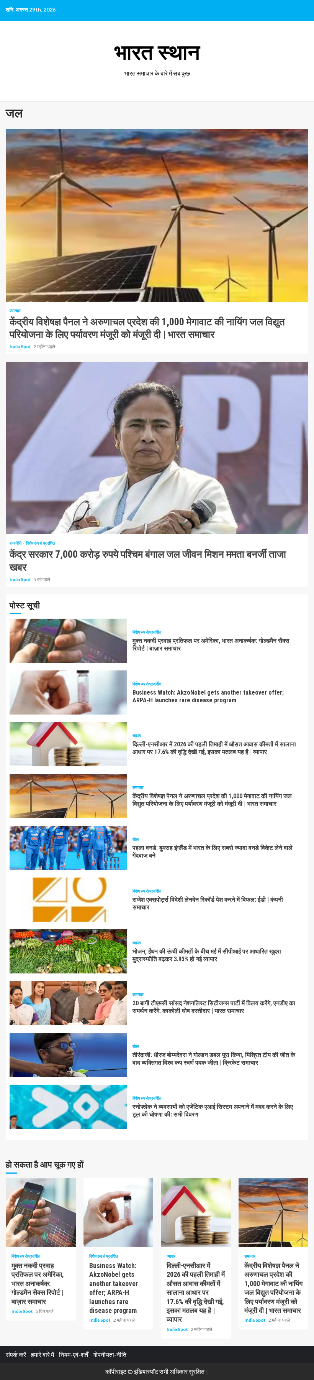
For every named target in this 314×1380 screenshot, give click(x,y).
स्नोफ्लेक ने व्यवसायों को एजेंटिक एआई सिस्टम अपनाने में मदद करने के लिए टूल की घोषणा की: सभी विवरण (68, 1107)
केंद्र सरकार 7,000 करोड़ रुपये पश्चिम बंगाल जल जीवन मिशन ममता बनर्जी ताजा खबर (157, 448)
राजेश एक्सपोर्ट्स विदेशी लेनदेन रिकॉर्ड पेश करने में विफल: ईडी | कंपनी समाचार (68, 900)
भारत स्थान (157, 52)
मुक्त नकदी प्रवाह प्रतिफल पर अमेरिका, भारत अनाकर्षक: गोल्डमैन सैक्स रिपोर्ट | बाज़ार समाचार (68, 641)
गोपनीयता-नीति (109, 1354)
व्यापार (136, 735)
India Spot (21, 346)
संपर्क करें (16, 1354)
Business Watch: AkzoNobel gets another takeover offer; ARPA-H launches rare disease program (68, 692)
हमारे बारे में (42, 1354)
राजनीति (16, 543)
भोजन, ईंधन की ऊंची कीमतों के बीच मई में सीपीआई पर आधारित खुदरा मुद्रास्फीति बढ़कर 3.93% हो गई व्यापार (68, 951)
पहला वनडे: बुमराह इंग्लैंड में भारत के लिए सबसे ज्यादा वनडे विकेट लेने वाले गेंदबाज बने (68, 848)
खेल (135, 839)
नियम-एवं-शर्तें (73, 1354)
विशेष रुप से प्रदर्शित (40, 543)
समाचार (15, 310)
